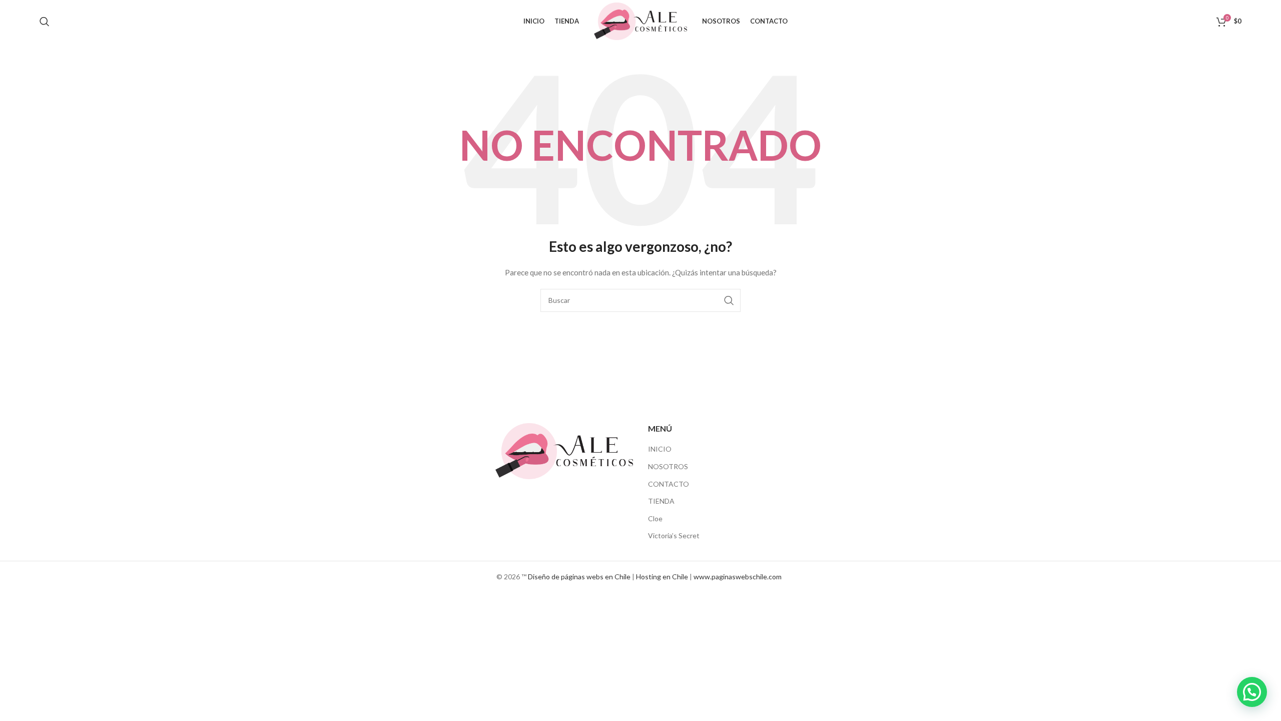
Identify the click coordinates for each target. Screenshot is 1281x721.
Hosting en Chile (662, 576)
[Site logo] (640, 20)
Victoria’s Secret (674, 535)
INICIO (660, 449)
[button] (1252, 692)
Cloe (655, 518)
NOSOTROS (668, 466)
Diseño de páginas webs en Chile (579, 576)
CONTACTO (668, 484)
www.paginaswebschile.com (738, 576)
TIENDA (661, 501)
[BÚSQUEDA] (729, 300)
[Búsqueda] (45, 22)
